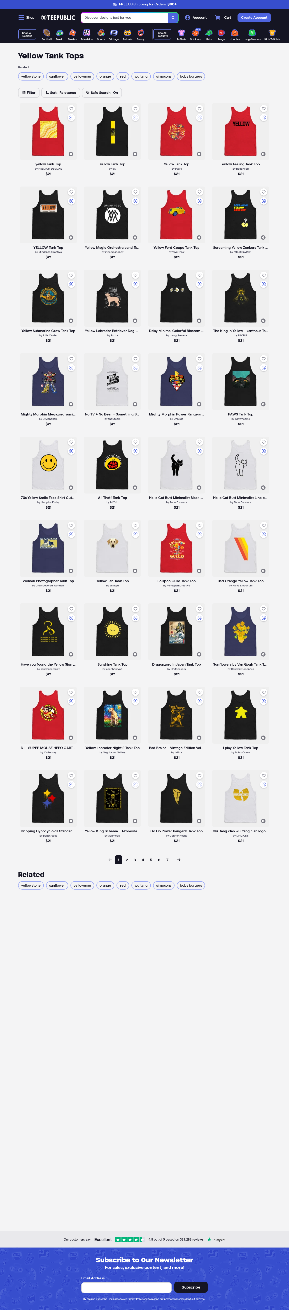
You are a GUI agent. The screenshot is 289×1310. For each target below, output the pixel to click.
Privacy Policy (135, 1299)
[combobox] (124, 18)
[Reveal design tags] (71, 154)
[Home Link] (58, 17)
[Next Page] (178, 859)
